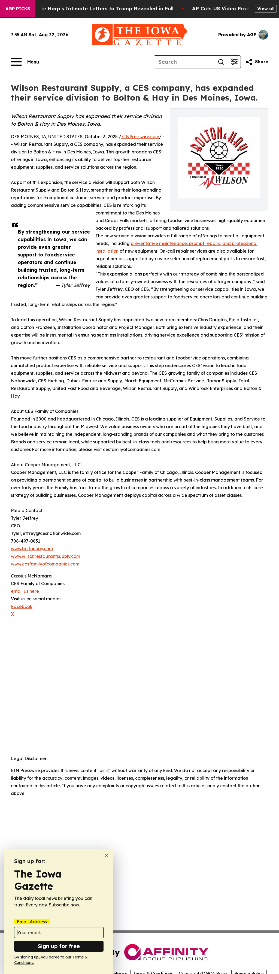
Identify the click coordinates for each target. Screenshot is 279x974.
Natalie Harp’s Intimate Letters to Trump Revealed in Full (101, 8)
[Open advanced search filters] (234, 62)
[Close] (106, 855)
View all (265, 8)
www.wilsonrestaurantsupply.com (45, 556)
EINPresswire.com (140, 136)
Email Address (32, 921)
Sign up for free (59, 946)
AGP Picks (17, 8)
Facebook (21, 606)
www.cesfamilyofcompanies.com (45, 564)
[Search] (221, 62)
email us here (25, 591)
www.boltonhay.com (32, 548)
